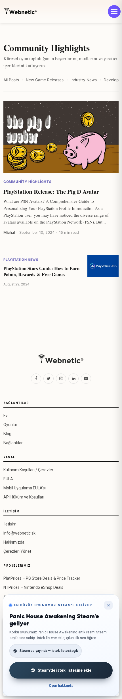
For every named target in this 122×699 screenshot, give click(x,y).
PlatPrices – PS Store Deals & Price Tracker (41, 578)
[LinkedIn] (73, 379)
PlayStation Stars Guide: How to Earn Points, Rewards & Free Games (41, 271)
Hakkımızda (13, 542)
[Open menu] (114, 11)
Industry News (83, 80)
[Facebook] (36, 379)
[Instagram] (61, 379)
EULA (8, 479)
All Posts (11, 80)
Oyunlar (10, 424)
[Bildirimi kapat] (108, 605)
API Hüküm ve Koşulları (23, 497)
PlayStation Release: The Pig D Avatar (51, 191)
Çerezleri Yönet (17, 551)
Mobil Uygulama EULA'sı (24, 488)
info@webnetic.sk (19, 533)
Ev (5, 415)
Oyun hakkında (61, 685)
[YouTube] (86, 379)
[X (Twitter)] (48, 379)
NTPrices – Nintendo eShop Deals (33, 587)
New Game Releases (45, 80)
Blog (7, 433)
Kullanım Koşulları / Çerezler (28, 470)
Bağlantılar (13, 443)
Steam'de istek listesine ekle (64, 670)
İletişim (9, 524)
